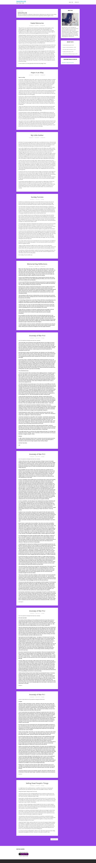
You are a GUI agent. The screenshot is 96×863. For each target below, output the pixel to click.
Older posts (54, 839)
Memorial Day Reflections (37, 264)
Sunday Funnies (37, 197)
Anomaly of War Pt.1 (37, 694)
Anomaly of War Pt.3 (37, 454)
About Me (71, 2)
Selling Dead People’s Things (37, 783)
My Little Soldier (37, 135)
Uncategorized (42, 25)
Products (77, 2)
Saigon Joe (21, 1)
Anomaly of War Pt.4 (37, 335)
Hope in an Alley (37, 72)
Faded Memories (37, 23)
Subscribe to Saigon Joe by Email (68, 62)
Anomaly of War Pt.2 (37, 611)
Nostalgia (42, 199)
